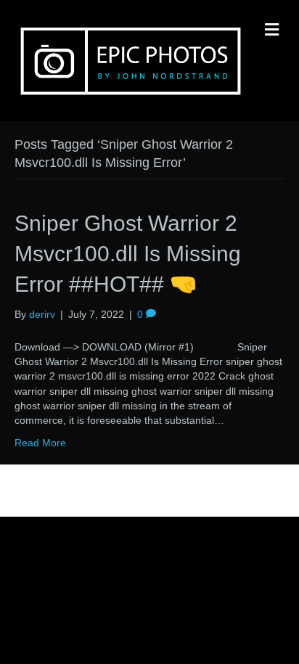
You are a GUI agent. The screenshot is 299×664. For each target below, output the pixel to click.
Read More (40, 442)
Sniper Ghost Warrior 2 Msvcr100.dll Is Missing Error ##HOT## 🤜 (128, 253)
